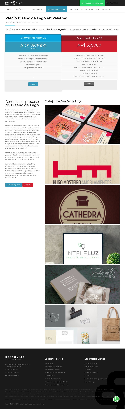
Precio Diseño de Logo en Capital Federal (34, 389)
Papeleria (88, 376)
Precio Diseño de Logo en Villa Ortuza (14, 396)
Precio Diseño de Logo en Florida (103, 391)
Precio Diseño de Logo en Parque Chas (33, 396)
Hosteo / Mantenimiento (53, 379)
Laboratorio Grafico (56, 9)
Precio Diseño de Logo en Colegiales (13, 391)
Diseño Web (20, 9)
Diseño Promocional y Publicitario (96, 379)
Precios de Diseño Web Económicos (56, 385)
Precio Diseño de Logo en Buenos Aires (14, 389)
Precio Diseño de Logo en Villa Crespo (67, 391)
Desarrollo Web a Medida (53, 367)
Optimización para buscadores (55, 373)
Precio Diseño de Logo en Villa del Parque (73, 396)
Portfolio (73, 9)
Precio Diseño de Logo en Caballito (70, 389)
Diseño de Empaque (91, 373)
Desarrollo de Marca (91, 363)
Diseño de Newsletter (52, 370)
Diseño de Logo (90, 382)
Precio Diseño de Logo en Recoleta (66, 394)
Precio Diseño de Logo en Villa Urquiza (103, 394)
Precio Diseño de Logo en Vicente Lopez (14, 394)
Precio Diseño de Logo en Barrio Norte (49, 391)
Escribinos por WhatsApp (93, 3)
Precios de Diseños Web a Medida (56, 382)
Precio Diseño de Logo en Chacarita (105, 389)
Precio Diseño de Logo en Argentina (52, 389)
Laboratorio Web (36, 9)
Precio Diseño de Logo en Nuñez (32, 394)
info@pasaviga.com (13, 375)
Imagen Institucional (91, 367)
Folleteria (88, 370)
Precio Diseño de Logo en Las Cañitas (87, 389)
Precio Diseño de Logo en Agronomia (91, 396)
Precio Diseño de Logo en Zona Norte (86, 391)
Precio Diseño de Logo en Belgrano (31, 391)
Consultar (33, 84)
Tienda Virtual (50, 376)
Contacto (106, 9)
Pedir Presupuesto (14, 185)
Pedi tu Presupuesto (90, 9)
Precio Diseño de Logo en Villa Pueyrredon (52, 396)
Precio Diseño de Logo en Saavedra (49, 394)
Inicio (9, 9)
